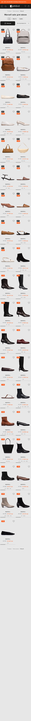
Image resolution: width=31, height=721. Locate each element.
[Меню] (2, 6)
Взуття (14, 18)
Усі (9, 18)
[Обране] (25, 6)
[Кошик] (28, 6)
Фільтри (9, 23)
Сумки (21, 18)
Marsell (7, 47)
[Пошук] (5, 6)
